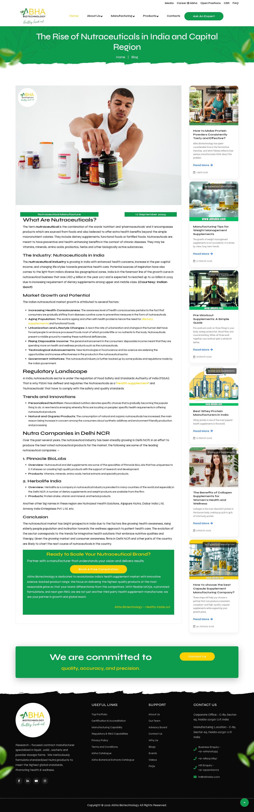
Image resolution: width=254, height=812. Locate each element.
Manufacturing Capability (107, 727)
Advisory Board (158, 727)
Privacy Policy (100, 740)
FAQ (235, 3)
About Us (94, 15)
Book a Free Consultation (98, 569)
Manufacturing (122, 15)
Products (150, 15)
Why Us (153, 740)
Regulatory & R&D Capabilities (110, 733)
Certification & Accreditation (109, 720)
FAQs (152, 766)
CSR (226, 3)
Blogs (152, 746)
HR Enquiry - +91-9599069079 (208, 767)
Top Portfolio (99, 714)
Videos (153, 759)
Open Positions (210, 3)
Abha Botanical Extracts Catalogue (113, 759)
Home (73, 15)
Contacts (173, 15)
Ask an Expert (204, 16)
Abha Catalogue (101, 753)
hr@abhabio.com (209, 776)
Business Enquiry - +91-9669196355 (209, 749)
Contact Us (197, 656)
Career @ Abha (187, 3)
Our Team (154, 720)
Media (169, 3)
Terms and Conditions (105, 746)
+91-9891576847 (207, 758)
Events (153, 753)
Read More (201, 165)
